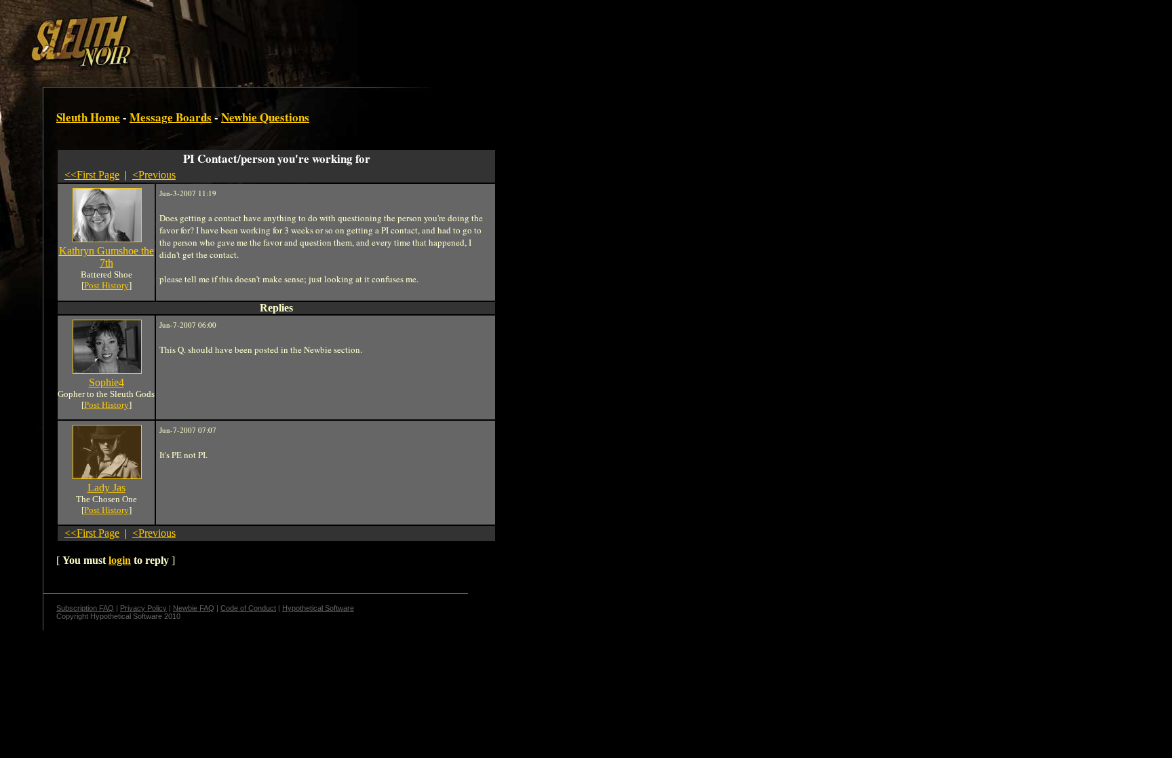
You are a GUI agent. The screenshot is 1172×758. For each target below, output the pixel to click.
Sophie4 (106, 382)
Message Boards (171, 117)
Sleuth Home (88, 117)
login (120, 560)
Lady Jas (106, 487)
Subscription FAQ (85, 608)
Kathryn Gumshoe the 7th (106, 257)
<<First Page (91, 175)
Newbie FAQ (193, 608)
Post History (106, 285)
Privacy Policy (143, 608)
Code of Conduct (248, 608)
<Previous (154, 175)
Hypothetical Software (318, 608)
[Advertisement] (235, 36)
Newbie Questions (265, 117)
